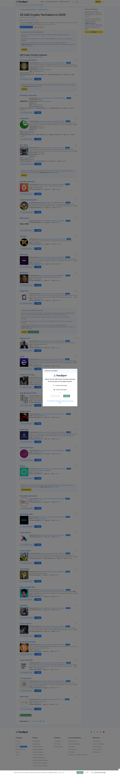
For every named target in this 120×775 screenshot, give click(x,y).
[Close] (75, 371)
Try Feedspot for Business (54, 401)
